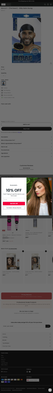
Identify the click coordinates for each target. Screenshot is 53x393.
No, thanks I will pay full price (14, 208)
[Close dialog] (50, 179)
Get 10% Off (14, 203)
